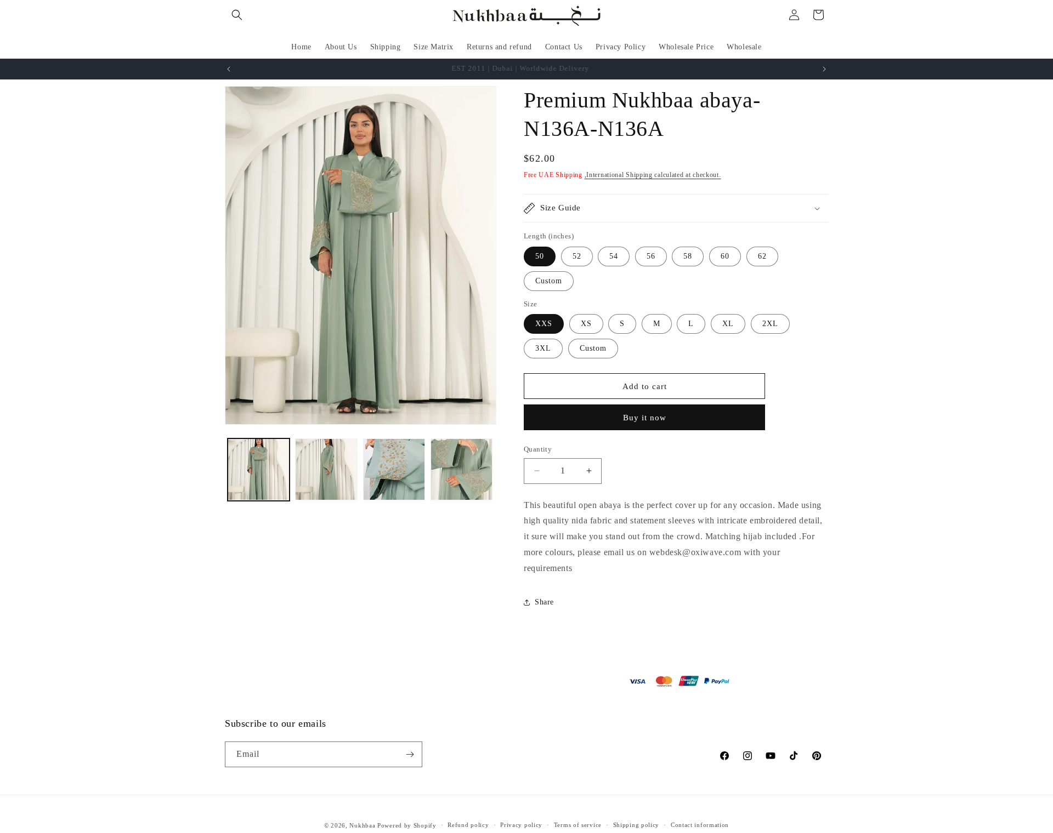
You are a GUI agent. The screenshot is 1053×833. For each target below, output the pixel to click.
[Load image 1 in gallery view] (259, 469)
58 (687, 256)
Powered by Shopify (407, 825)
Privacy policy (521, 824)
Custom (548, 281)
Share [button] (544, 602)
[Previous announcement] (229, 69)
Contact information (700, 824)
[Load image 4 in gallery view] (461, 469)
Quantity (538, 449)
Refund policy (468, 824)
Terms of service (578, 824)
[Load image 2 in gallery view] (326, 469)
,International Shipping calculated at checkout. (653, 175)
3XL (543, 348)
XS (586, 323)
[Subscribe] (410, 754)
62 (762, 256)
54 (613, 256)
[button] (237, 15)
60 (725, 256)
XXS (543, 323)
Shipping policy (636, 824)
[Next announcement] (824, 69)
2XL (770, 323)
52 (577, 256)
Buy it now (644, 417)
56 (651, 256)
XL (728, 323)
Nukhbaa (362, 825)
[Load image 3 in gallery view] (394, 469)
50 (539, 256)
